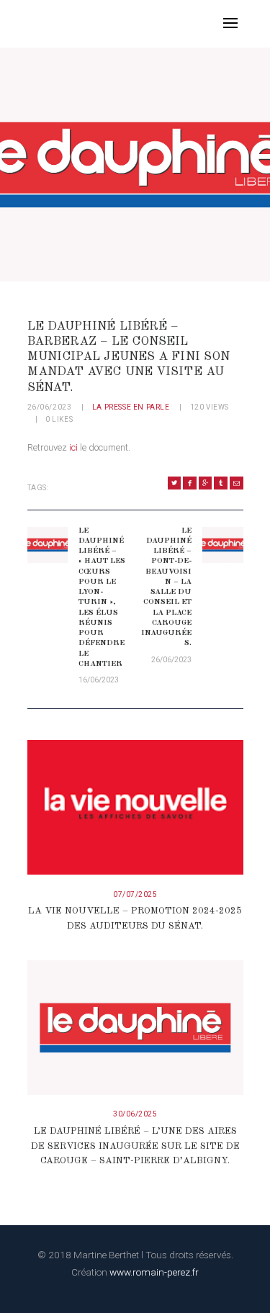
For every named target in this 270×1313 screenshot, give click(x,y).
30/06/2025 (135, 1114)
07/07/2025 (135, 894)
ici (73, 447)
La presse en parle (131, 407)
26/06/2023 (49, 407)
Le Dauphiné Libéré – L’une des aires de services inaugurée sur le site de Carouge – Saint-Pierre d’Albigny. (135, 1146)
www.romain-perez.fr (154, 1272)
